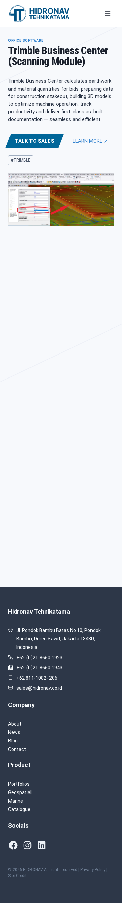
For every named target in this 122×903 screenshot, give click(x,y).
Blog (13, 740)
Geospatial (20, 792)
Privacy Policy (92, 869)
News (14, 732)
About (14, 724)
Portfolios (19, 784)
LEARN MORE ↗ (90, 141)
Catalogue (19, 809)
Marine (15, 801)
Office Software (26, 40)
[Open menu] (107, 13)
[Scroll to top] (106, 877)
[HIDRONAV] (40, 13)
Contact (17, 749)
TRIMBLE (20, 160)
